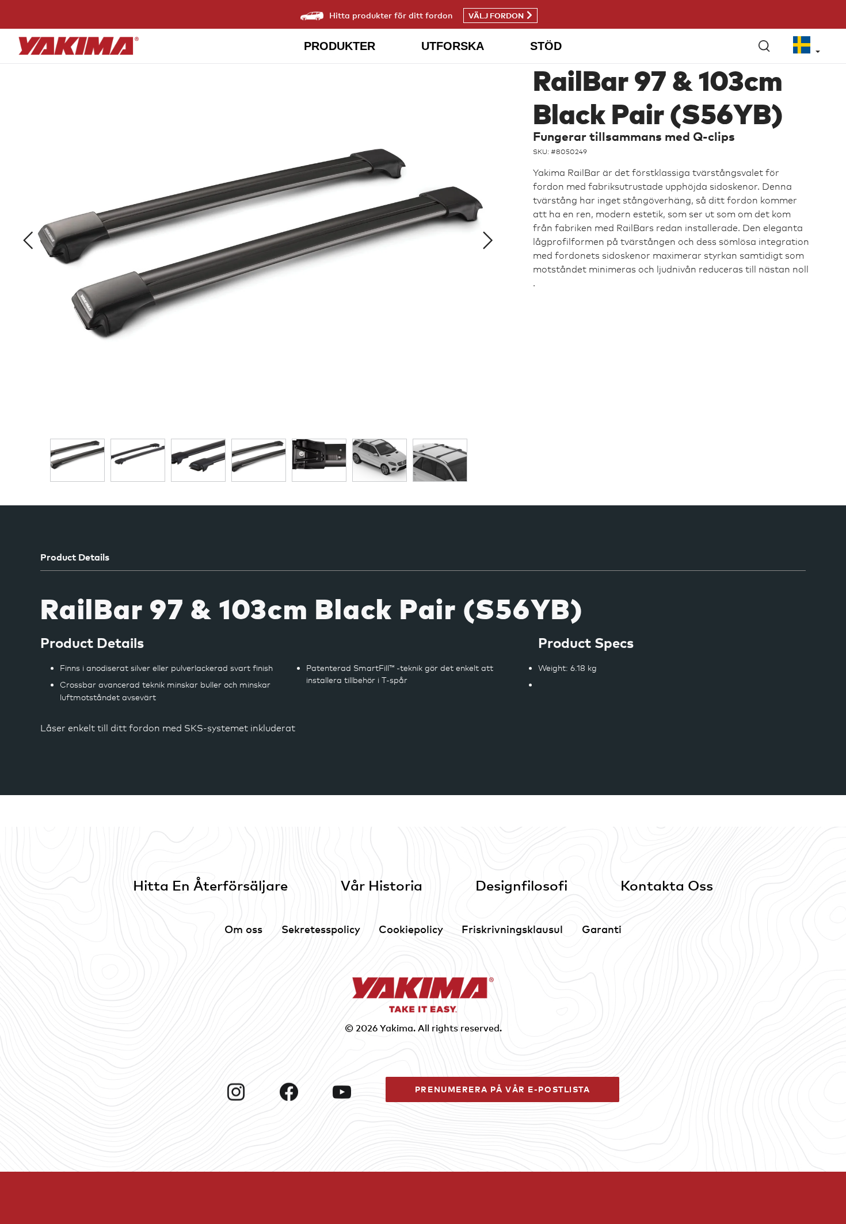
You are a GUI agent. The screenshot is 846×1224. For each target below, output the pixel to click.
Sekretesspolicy (320, 928)
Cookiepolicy (411, 928)
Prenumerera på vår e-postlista (502, 1089)
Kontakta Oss (666, 885)
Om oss (243, 928)
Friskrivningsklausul (512, 928)
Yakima (396, 1028)
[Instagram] (248, 1092)
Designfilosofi (521, 885)
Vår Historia (381, 885)
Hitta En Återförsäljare (210, 885)
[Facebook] (301, 1092)
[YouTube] (354, 1092)
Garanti (602, 928)
